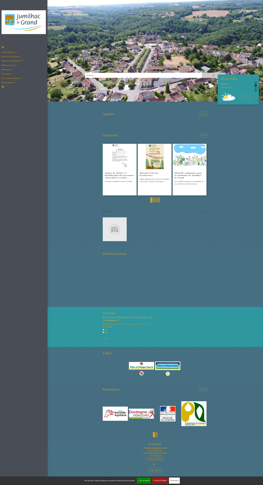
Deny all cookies (160, 480)
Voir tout (203, 114)
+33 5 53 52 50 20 (155, 455)
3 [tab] (156, 199)
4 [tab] (159, 199)
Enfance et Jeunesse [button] (9, 65)
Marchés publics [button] (8, 82)
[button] (24, 47)
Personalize (174, 480)
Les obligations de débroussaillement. (232, 85)
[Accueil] (24, 22)
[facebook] (155, 464)
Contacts (155, 444)
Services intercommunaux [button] (11, 78)
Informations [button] (6, 69)
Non (106, 332)
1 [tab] (151, 199)
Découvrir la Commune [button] (10, 56)
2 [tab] (154, 199)
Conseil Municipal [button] (9, 52)
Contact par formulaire (155, 458)
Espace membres (155, 470)
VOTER (106, 338)
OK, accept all (144, 480)
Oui (106, 330)
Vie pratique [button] (6, 73)
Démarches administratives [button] (12, 60)
